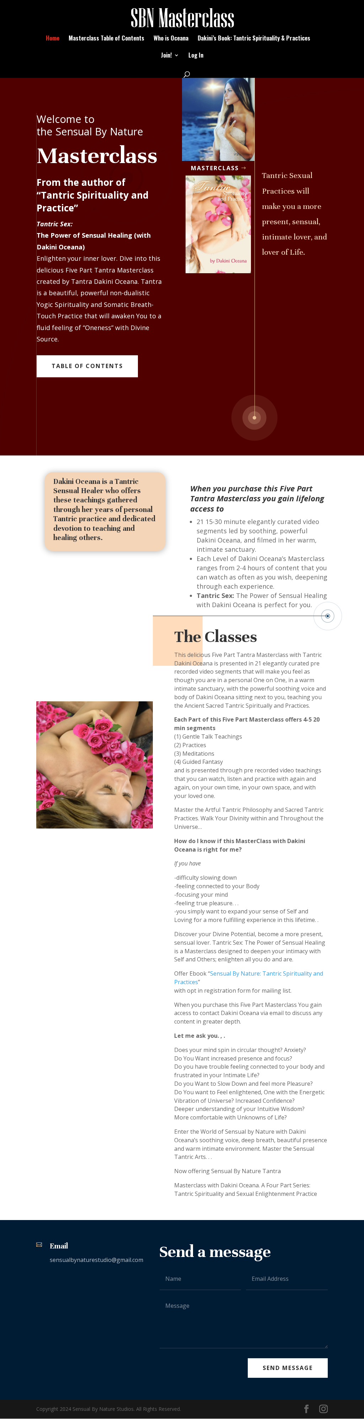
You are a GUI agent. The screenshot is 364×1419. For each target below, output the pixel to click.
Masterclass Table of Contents (106, 39)
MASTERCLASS (215, 168)
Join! (166, 56)
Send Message (288, 1368)
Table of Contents (87, 366)
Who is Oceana (171, 39)
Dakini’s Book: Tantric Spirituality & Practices (254, 39)
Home (52, 39)
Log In (195, 56)
